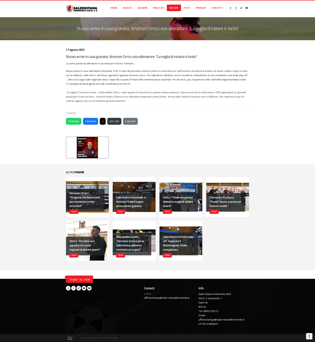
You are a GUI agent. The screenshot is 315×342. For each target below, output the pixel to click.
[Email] (89, 288)
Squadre (142, 7)
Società (127, 7)
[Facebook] (230, 8)
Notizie (173, 7)
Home (114, 7)
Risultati (158, 7)
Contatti (217, 7)
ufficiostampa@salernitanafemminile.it (167, 297)
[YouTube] (246, 8)
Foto (187, 7)
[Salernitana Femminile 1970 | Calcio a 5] (82, 9)
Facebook (90, 121)
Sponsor (201, 7)
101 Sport (113, 338)
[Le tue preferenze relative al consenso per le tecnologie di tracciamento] (309, 336)
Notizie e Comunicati (162, 22)
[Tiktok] (241, 8)
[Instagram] (235, 8)
